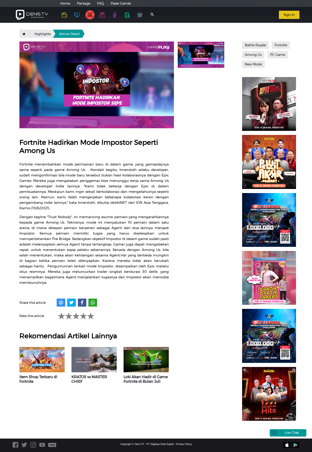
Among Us (253, 55)
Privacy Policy (184, 444)
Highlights (42, 34)
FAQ (100, 3)
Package (83, 3)
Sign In (289, 15)
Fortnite (281, 45)
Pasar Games (121, 3)
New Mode (253, 64)
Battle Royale (255, 45)
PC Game (277, 55)
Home (65, 3)
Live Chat (292, 433)
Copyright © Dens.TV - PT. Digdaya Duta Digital (147, 444)
